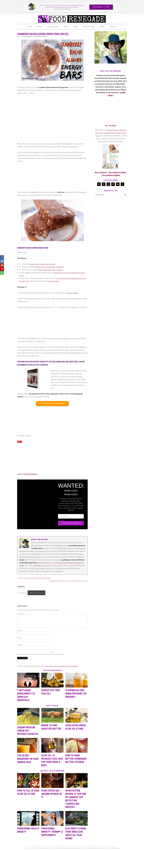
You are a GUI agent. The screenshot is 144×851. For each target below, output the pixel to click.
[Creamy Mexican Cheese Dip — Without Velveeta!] (28, 716)
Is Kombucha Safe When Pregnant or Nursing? (75, 693)
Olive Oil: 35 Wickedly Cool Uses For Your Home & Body (52, 760)
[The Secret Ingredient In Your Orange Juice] (28, 745)
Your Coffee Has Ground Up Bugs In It (51, 794)
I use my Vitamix (71, 293)
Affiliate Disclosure (42, 36)
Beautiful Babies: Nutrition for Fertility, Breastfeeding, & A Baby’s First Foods (110, 133)
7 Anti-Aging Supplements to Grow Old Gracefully (26, 695)
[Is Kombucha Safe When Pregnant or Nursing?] (76, 680)
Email (19, 637)
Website (19, 645)
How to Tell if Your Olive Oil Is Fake (28, 792)
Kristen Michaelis (41, 848)
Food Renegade (72, 18)
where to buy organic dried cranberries (49, 267)
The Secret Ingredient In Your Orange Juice (27, 759)
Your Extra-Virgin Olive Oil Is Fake (75, 726)
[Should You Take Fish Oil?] (52, 680)
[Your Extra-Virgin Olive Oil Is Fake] (76, 715)
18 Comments (35, 36)
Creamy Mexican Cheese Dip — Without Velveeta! (27, 730)
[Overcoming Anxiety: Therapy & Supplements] (52, 818)
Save (20, 441)
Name (19, 630)
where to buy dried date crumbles (50, 270)
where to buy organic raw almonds (42, 264)
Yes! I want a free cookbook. (52, 403)
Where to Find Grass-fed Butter (51, 726)
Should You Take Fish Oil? (50, 691)
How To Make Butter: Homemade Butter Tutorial (75, 758)
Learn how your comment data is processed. (62, 666)
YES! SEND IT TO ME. (101, 7)
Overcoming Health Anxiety (28, 830)
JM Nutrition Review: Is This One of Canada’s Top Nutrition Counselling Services (75, 799)
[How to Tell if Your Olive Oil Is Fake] (28, 780)
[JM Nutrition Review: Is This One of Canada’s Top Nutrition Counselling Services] (76, 780)
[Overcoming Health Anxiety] (28, 818)
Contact (84, 848)
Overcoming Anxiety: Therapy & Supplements (52, 832)
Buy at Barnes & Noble (117, 172)
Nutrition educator (45, 562)
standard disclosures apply (30, 474)
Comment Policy (116, 848)
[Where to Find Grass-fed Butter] (52, 715)
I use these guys (53, 281)
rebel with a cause (40, 565)
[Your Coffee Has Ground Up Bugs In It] (52, 780)
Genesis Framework (63, 848)
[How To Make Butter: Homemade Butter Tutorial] (76, 745)
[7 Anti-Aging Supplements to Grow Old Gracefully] (28, 680)
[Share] (2, 261)
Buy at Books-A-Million (111, 175)
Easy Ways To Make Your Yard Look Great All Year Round (75, 833)
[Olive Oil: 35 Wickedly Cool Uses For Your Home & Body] (52, 745)
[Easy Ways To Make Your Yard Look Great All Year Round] (76, 818)
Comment (20, 613)
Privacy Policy (106, 848)
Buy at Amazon (101, 172)
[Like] (2, 257)
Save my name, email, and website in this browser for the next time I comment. (41, 654)
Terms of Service (75, 848)
